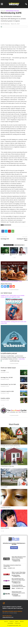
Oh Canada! (4, 487)
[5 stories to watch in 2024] (23, 393)
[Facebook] (2, 231)
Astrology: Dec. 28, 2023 (13, 255)
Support (16, 621)
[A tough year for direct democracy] (14, 435)
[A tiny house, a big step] (14, 456)
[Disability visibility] (23, 400)
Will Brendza (6, 24)
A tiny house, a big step (7, 466)
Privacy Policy (17, 623)
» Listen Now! (21, 359)
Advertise (22, 621)
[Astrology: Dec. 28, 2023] (14, 250)
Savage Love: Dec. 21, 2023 (22, 255)
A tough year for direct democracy (10, 445)
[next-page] (15, 257)
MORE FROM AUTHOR (19, 245)
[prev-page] (13, 257)
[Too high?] (5, 250)
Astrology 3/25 (5, 238)
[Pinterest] (9, 231)
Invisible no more (5, 507)
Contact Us (11, 621)
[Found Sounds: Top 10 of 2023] (23, 386)
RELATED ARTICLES (8, 245)
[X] (6, 231)
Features (3, 11)
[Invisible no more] (14, 497)
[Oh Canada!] (14, 477)
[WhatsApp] (12, 231)
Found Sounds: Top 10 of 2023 (8, 384)
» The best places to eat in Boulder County (11, 281)
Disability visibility (5, 398)
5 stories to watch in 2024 (7, 391)
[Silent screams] (14, 518)
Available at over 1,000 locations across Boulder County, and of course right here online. (12, 296)
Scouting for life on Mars (22, 239)
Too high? (3, 254)
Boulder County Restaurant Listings (13, 263)
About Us (6, 621)
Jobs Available (10, 623)
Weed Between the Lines (12, 11)
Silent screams (5, 528)
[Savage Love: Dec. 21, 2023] (23, 250)
